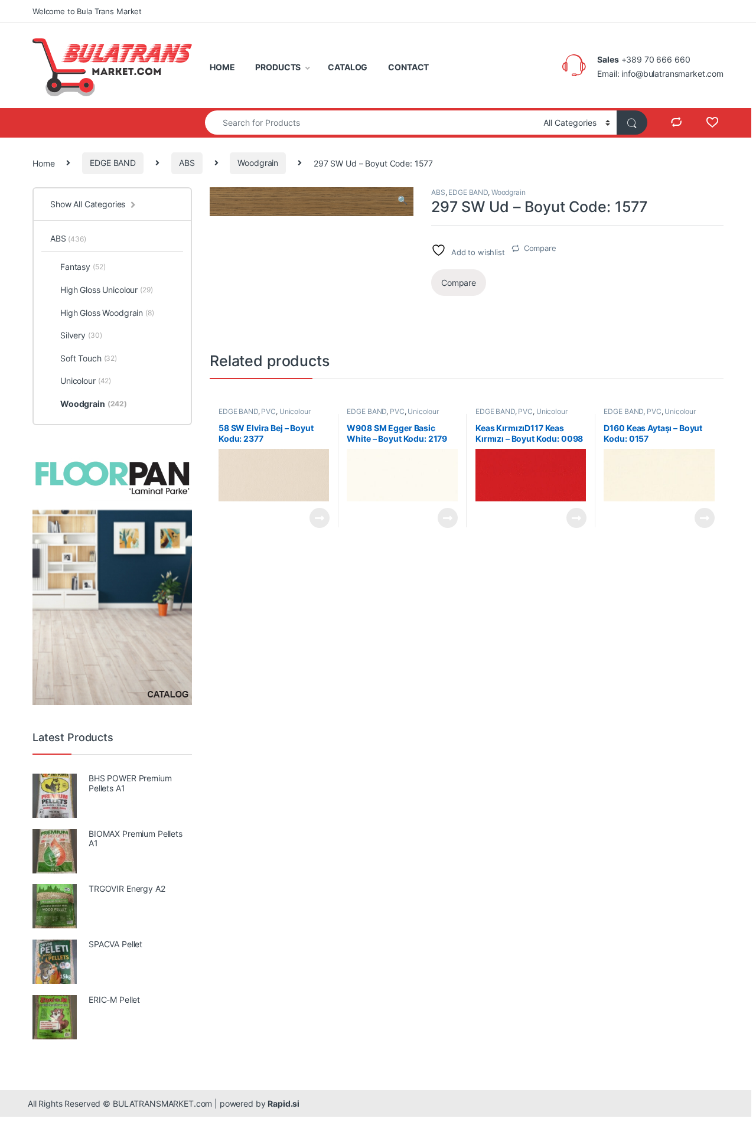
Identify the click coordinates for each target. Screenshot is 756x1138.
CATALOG (347, 67)
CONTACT (408, 67)
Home (43, 163)
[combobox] (371, 122)
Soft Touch (88, 358)
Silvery (81, 335)
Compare (540, 248)
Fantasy (82, 267)
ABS (187, 163)
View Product (314, 518)
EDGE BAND (113, 163)
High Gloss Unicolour (106, 290)
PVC (268, 411)
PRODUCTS (278, 67)
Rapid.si (283, 1103)
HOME (222, 67)
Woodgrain (257, 163)
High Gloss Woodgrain (107, 313)
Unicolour (295, 411)
